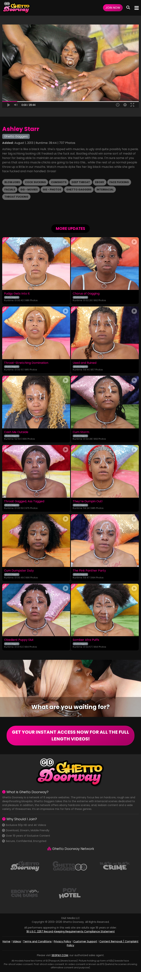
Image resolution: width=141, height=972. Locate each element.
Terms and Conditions (37, 941)
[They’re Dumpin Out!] (105, 471)
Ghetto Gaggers (78, 189)
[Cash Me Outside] (36, 402)
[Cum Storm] (105, 402)
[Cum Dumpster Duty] (36, 540)
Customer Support (85, 941)
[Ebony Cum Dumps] (24, 893)
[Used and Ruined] (105, 333)
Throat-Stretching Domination (26, 363)
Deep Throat (81, 182)
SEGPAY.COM (60, 955)
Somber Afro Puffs (86, 640)
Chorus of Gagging (86, 293)
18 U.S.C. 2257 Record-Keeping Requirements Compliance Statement (70, 931)
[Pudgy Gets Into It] (36, 263)
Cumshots (58, 182)
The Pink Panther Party (89, 570)
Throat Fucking (16, 197)
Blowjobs (12, 182)
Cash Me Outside (16, 432)
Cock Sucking (35, 182)
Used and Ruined (84, 363)
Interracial (105, 189)
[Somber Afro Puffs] (105, 610)
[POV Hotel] (69, 893)
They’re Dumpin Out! (88, 501)
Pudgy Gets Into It (17, 293)
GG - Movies (29, 189)
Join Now (112, 8)
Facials (9, 189)
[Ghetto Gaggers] (69, 866)
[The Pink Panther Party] (105, 540)
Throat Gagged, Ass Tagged (24, 501)
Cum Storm (81, 432)
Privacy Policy (62, 941)
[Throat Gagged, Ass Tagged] (36, 471)
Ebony (99, 182)
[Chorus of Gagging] (105, 263)
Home (6, 941)
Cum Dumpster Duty (19, 570)
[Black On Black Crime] (115, 866)
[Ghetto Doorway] (16, 8)
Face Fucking (119, 182)
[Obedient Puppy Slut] (36, 610)
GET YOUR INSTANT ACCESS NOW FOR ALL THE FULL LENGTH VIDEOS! (70, 735)
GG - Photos (52, 189)
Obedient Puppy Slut (19, 640)
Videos (16, 941)
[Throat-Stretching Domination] (36, 333)
